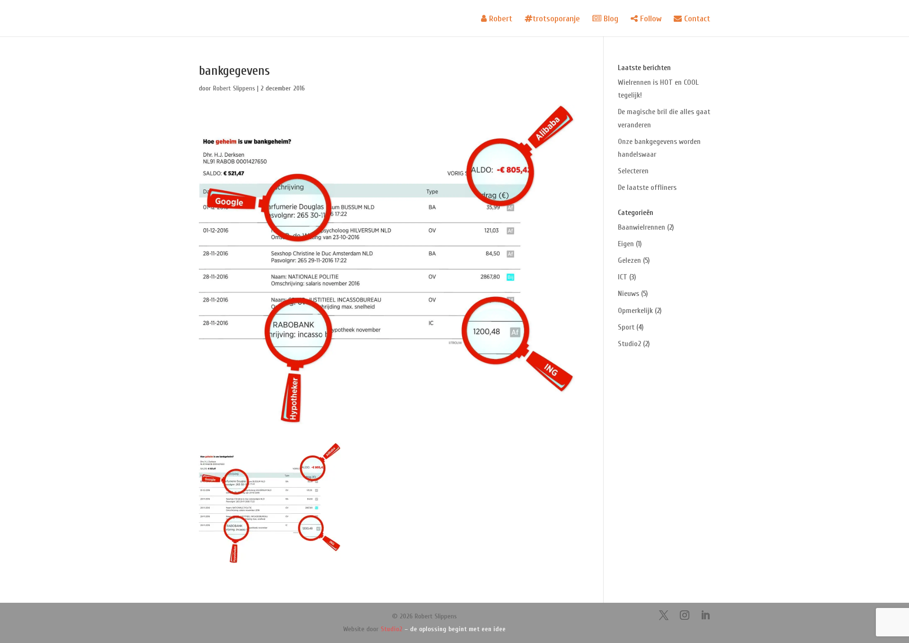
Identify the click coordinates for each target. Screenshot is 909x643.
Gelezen (629, 260)
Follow (649, 19)
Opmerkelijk (635, 310)
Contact (696, 19)
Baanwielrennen (641, 227)
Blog (609, 19)
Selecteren (633, 171)
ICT (622, 277)
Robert (499, 19)
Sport (626, 327)
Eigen (626, 244)
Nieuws (628, 293)
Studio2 (629, 343)
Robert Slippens (234, 88)
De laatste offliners (647, 187)
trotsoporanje (556, 19)
